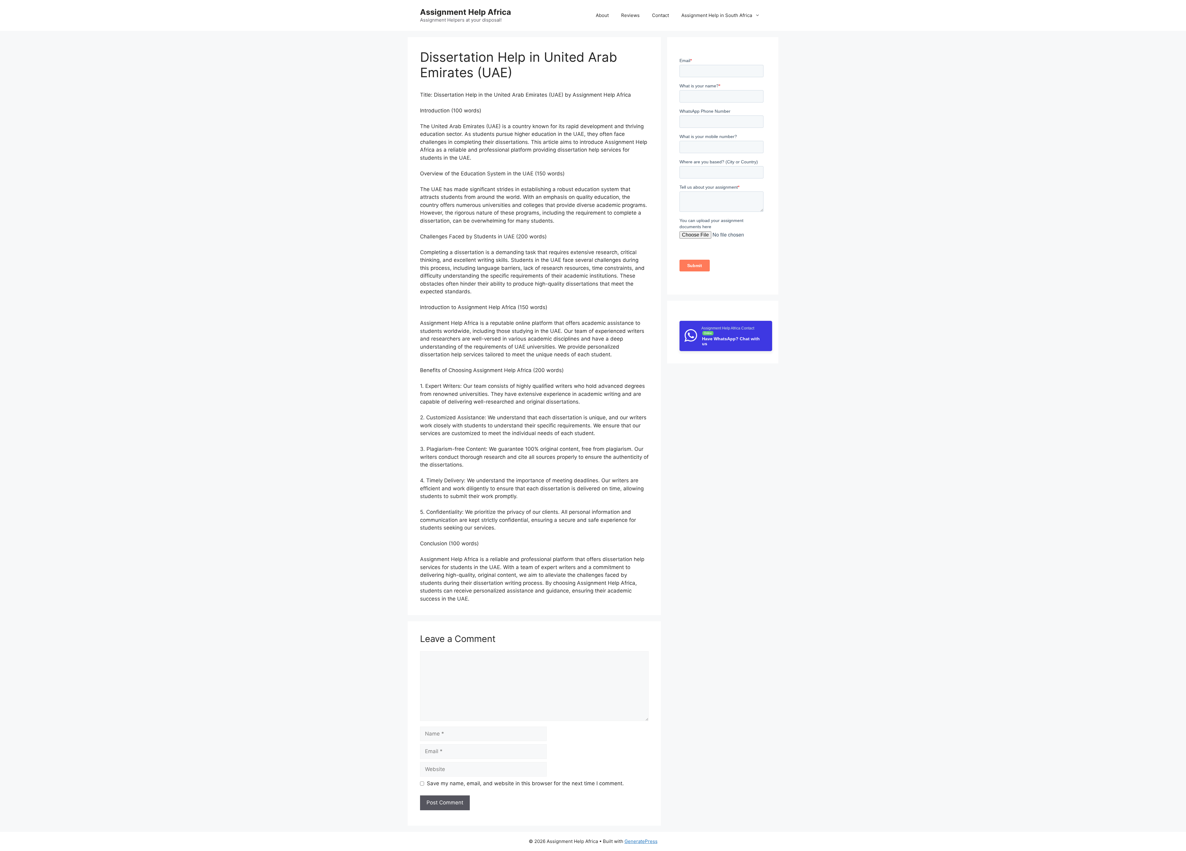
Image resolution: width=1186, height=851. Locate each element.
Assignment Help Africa (465, 12)
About (602, 15)
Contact (660, 15)
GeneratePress (641, 841)
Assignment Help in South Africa (716, 15)
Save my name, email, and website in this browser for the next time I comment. (525, 783)
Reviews (630, 15)
